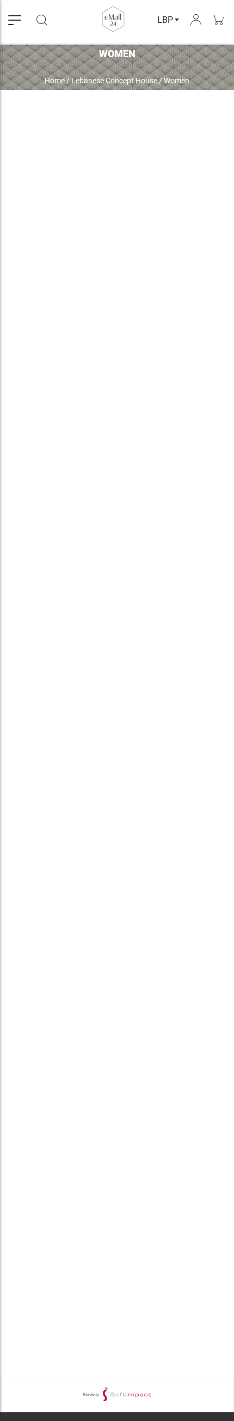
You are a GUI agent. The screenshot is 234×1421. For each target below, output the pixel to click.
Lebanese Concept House (114, 80)
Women (176, 80)
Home (55, 80)
